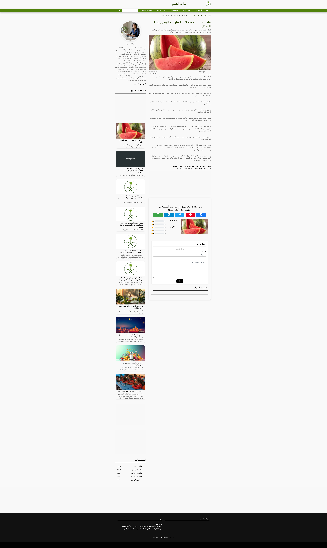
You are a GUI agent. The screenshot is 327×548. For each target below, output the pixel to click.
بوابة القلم (207, 15)
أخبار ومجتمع (198, 10)
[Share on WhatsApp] (158, 215)
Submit (180, 281)
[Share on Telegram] (169, 215)
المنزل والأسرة (161, 10)
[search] (120, 10)
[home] (207, 10)
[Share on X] (180, 215)
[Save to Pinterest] (190, 215)
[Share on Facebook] (201, 215)
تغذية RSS (155, 537)
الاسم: (204, 252)
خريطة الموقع (164, 537)
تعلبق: (204, 259)
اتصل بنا (172, 537)
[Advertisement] (180, 183)
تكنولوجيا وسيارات (147, 10)
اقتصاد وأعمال (186, 10)
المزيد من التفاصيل (140, 84)
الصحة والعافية (174, 10)
